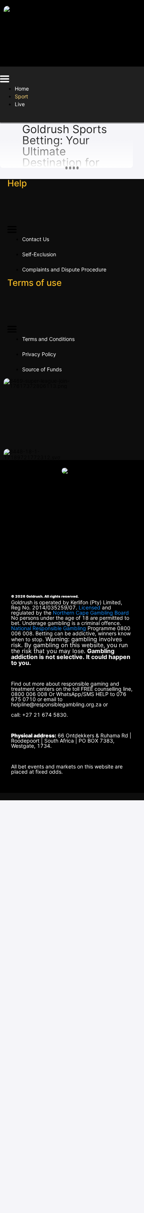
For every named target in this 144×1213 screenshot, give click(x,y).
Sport (21, 96)
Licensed (90, 607)
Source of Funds (42, 369)
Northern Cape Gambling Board (91, 612)
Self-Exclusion (39, 254)
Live (20, 104)
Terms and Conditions (48, 339)
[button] (4, 80)
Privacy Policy (39, 354)
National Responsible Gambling (48, 628)
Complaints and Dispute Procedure (64, 269)
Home (22, 88)
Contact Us (35, 239)
